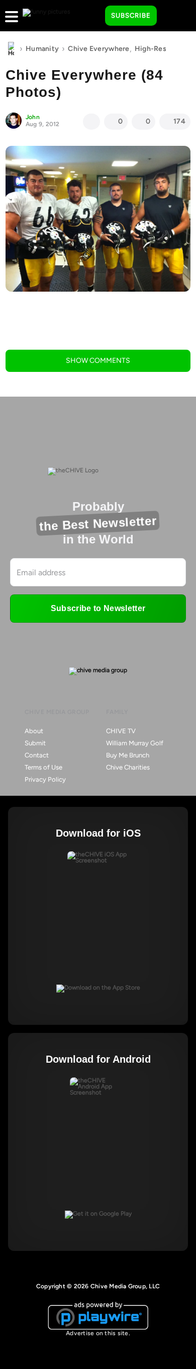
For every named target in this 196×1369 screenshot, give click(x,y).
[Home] (11, 48)
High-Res (150, 48)
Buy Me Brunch (127, 755)
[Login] (173, 16)
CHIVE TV (121, 731)
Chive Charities (128, 767)
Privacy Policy (45, 779)
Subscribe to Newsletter (98, 608)
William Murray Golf (134, 743)
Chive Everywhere (98, 48)
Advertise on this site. (98, 1333)
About (34, 731)
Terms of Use (43, 767)
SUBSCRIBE (131, 15)
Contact (37, 755)
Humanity (42, 48)
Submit (35, 743)
